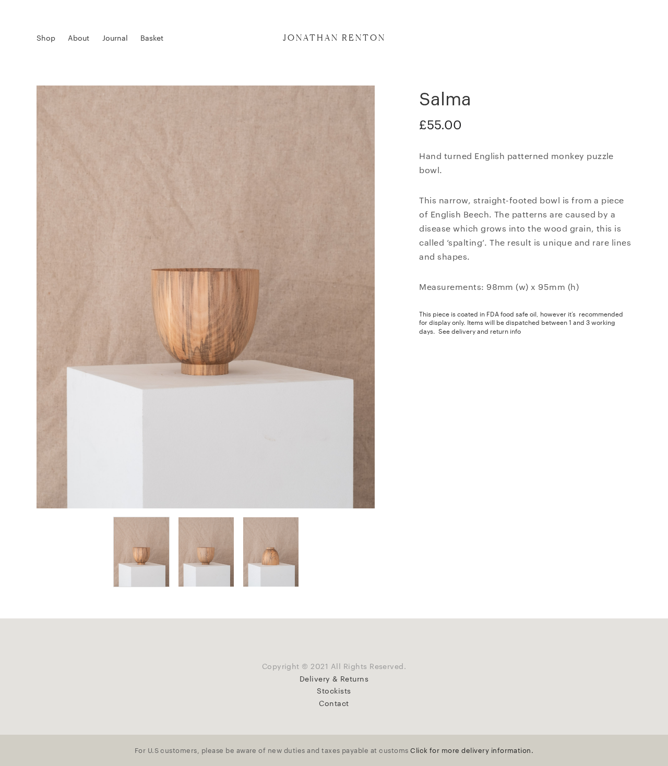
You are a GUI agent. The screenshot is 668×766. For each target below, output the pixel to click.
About (78, 37)
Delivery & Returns (334, 678)
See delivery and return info (479, 330)
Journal (115, 37)
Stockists (334, 690)
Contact (334, 703)
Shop (46, 37)
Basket (151, 37)
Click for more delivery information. (471, 750)
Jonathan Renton (334, 37)
